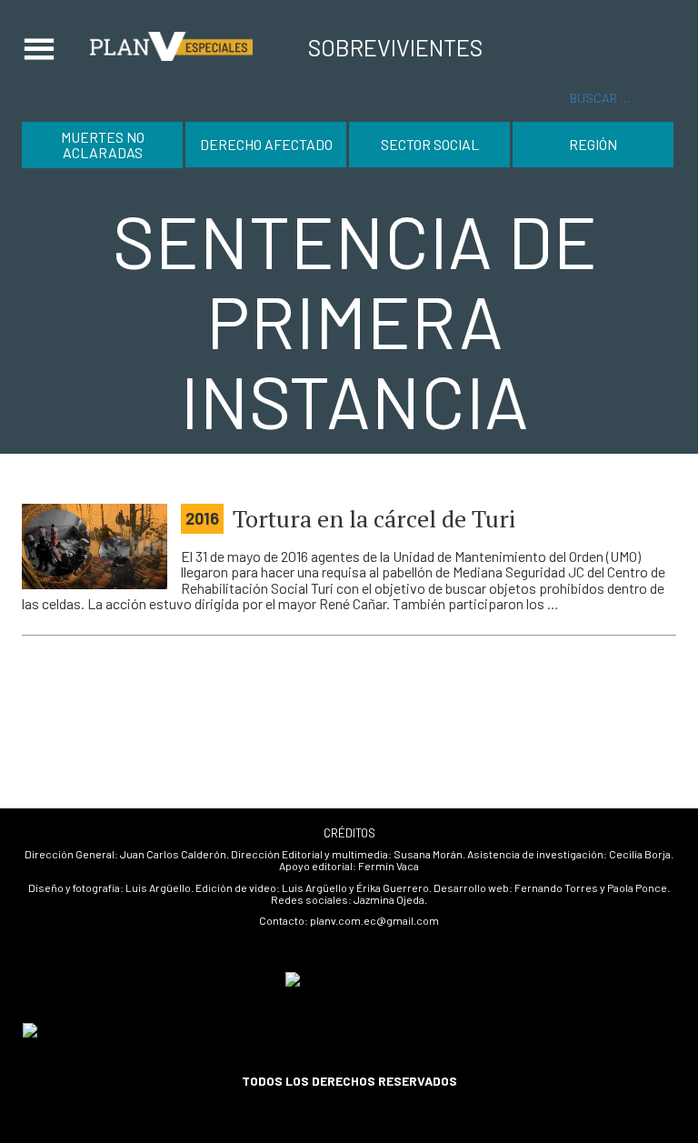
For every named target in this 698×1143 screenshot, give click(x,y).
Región (593, 144)
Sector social (430, 144)
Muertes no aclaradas (103, 145)
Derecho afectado (266, 144)
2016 (202, 518)
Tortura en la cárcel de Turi (374, 518)
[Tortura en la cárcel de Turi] (94, 546)
